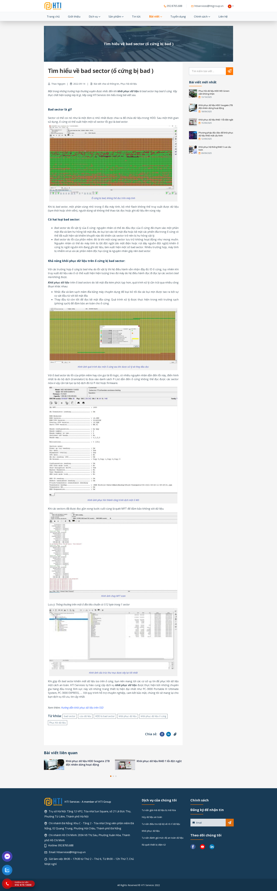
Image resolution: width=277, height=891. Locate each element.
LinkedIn (168, 734)
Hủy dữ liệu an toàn (152, 817)
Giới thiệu (74, 16)
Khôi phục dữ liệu (151, 830)
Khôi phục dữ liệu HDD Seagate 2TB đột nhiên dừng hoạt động (216, 107)
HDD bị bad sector (105, 716)
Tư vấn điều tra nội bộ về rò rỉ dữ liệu (161, 823)
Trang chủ (53, 16)
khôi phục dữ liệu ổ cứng (153, 716)
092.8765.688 (174, 6)
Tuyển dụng (178, 16)
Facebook (162, 734)
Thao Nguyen (58, 83)
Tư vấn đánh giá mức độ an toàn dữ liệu (162, 837)
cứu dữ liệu (85, 716)
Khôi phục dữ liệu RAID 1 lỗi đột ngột (88, 761)
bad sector (69, 716)
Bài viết (154, 16)
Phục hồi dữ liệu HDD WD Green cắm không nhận (214, 92)
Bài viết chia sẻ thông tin (106, 83)
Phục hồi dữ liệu (128, 83)
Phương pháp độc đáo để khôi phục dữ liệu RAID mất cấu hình (158, 762)
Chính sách (201, 16)
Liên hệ (223, 16)
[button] (110, 776)
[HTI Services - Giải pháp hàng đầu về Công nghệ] (53, 6)
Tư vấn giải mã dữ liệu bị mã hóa (159, 810)
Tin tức (136, 16)
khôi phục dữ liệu (128, 716)
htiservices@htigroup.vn (208, 6)
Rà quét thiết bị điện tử (154, 844)
